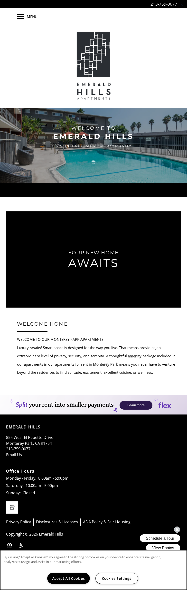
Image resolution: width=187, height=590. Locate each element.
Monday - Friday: (21, 478)
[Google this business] (93, 162)
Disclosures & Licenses (57, 522)
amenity (134, 355)
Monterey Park (105, 364)
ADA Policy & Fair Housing (107, 522)
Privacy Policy (18, 522)
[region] (93, 570)
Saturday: (15, 485)
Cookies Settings (116, 578)
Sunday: (13, 493)
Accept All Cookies (68, 578)
